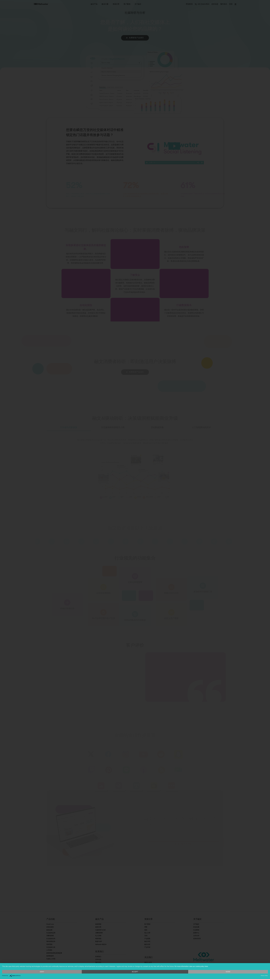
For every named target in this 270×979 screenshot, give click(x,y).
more (228, 972)
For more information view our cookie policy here (191, 966)
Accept (135, 972)
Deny (42, 972)
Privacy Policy (264, 975)
